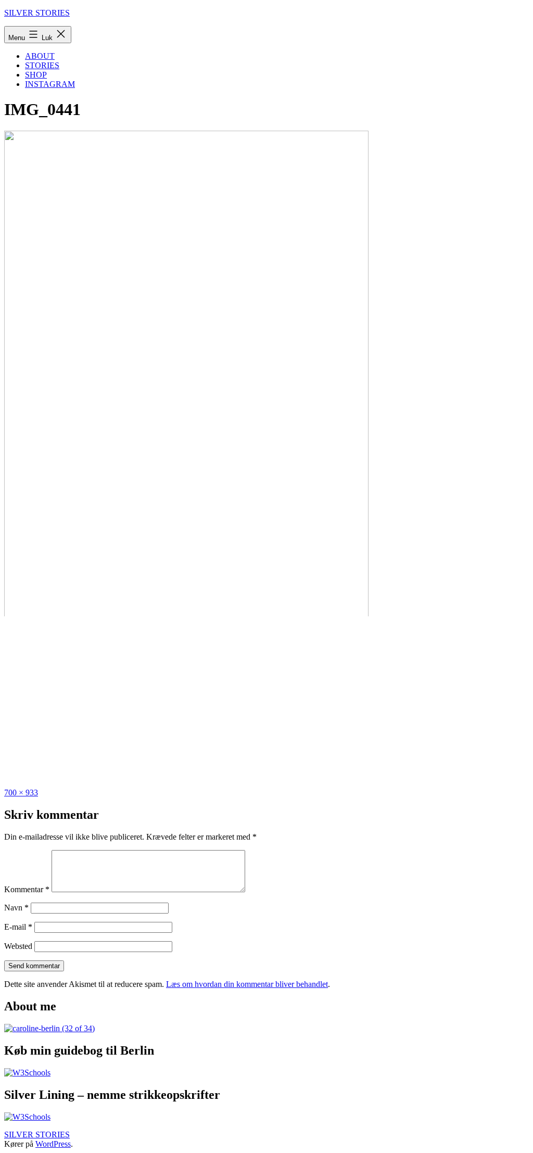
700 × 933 (21, 792)
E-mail (18, 926)
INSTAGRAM (50, 84)
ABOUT (40, 56)
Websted (18, 946)
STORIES (42, 65)
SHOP (36, 74)
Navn (16, 907)
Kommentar (26, 889)
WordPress (53, 1143)
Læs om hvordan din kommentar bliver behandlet (247, 984)
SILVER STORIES (37, 12)
